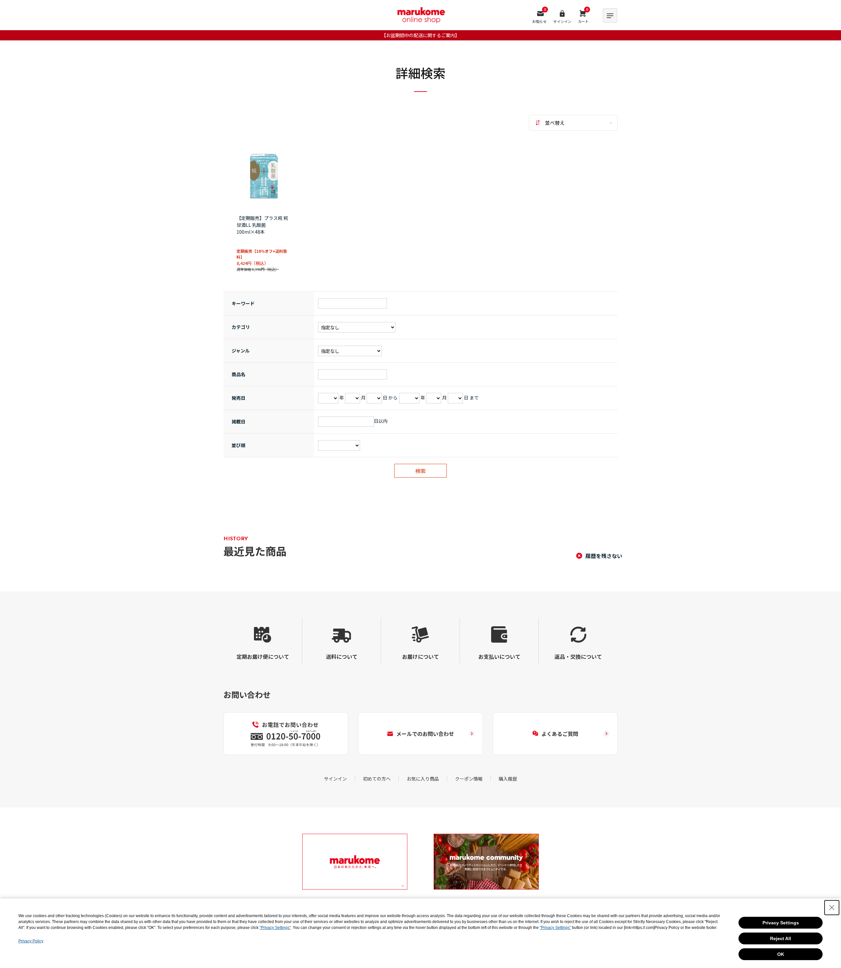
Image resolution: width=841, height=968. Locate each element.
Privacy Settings (780, 922)
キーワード (243, 303)
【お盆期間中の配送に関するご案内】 (420, 35)
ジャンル (241, 350)
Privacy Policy (30, 941)
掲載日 (238, 421)
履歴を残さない (603, 556)
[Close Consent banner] (832, 907)
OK (780, 954)
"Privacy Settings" (275, 927)
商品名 (238, 374)
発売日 (238, 398)
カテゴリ (241, 327)
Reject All (780, 938)
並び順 (238, 445)
